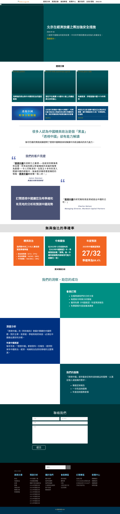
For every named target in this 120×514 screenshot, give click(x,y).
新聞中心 (72, 1)
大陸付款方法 (65, 485)
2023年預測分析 (35, 492)
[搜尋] (68, 467)
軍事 (15, 485)
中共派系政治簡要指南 (83, 481)
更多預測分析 (60, 269)
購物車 (63, 481)
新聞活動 (94, 485)
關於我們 (81, 1)
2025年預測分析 (35, 487)
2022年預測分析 (35, 494)
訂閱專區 (80, 475)
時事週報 (17, 492)
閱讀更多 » (51, 39)
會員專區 (63, 1)
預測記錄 (55, 1)
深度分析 (11, 326)
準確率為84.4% (91, 260)
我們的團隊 (48, 481)
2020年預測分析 (35, 499)
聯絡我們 (48, 490)
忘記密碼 (63, 487)
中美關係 (60, 240)
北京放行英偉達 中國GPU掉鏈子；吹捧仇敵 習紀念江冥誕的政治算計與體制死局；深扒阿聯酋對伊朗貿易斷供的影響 (59, 112)
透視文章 (46, 1)
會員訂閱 (71, 291)
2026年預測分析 (35, 485)
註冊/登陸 (90, 1)
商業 (15, 483)
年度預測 (91, 240)
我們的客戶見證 (36, 156)
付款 (62, 483)
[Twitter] (78, 467)
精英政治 (28, 240)
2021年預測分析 (35, 496)
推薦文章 (17, 490)
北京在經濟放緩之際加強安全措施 (71, 27)
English (99, 1)
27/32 (91, 253)
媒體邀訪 (94, 478)
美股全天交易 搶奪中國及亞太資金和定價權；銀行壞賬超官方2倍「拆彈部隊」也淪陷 (92, 112)
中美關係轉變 (34, 481)
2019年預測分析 (35, 501)
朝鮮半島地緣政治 (35, 483)
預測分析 (34, 475)
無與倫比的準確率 (60, 228)
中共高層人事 (34, 478)
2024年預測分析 (35, 490)
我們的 (47, 483)
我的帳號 (63, 478)
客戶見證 (48, 487)
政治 (15, 478)
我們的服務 (72, 372)
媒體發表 (94, 481)
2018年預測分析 (35, 503)
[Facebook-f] (83, 467)
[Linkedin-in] (87, 467)
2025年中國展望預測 (91, 247)
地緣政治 (17, 481)
